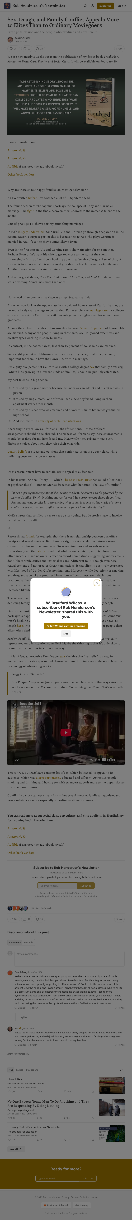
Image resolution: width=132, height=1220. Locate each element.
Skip (66, 633)
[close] (96, 582)
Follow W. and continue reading (66, 625)
